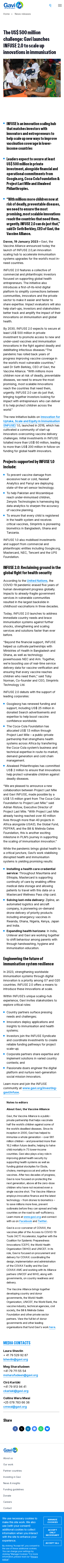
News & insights (11, 1483)
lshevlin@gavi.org (15, 1359)
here (52, 1327)
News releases (23, 13)
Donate (7, 1495)
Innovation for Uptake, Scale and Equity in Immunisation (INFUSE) (31, 421)
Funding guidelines (13, 1489)
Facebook (25, 1221)
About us (8, 1458)
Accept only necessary (52, 1532)
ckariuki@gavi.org (15, 1391)
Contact (7, 1508)
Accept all (52, 1543)
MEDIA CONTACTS (16, 1343)
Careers (7, 1501)
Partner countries (12, 1470)
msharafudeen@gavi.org (20, 1375)
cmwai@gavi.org (15, 1406)
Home (6, 13)
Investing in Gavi (12, 1477)
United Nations (37, 580)
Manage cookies (52, 1520)
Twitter (42, 1221)
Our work (8, 1464)
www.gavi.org (32, 1216)
